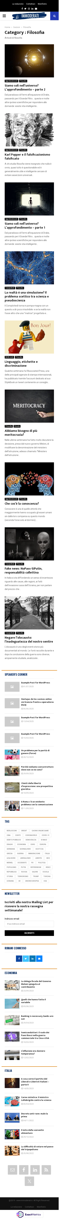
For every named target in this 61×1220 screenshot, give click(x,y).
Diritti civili (9, 357)
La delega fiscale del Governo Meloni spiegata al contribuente (36, 984)
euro (33, 844)
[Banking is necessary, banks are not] (12, 1020)
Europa (43, 844)
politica (42, 863)
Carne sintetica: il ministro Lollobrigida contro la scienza (36, 1098)
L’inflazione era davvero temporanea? (33, 1052)
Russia (24, 872)
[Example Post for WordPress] (12, 687)
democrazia (31, 840)
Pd (32, 863)
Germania (11, 849)
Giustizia (39, 849)
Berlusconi (12, 831)
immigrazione (34, 853)
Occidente (22, 863)
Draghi (10, 844)
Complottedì (9, 288)
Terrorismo (23, 876)
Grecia (10, 853)
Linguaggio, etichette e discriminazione (21, 363)
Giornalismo (25, 849)
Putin (23, 867)
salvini (35, 872)
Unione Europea (32, 881)
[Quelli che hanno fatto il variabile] (12, 1004)
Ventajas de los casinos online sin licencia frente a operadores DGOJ (37, 702)
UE (19, 881)
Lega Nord (11, 858)
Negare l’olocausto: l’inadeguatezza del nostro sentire (29, 639)
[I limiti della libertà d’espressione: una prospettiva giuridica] (12, 787)
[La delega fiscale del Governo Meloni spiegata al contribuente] (12, 985)
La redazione (17, 4)
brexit (24, 831)
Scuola (17, 426)
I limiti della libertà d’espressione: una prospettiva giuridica (37, 786)
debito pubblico (14, 840)
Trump (36, 876)
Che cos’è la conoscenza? (22, 503)
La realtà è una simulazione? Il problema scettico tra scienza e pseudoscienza (27, 296)
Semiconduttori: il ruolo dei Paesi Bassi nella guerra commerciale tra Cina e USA (35, 1035)
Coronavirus (31, 835)
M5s (48, 858)
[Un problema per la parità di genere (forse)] (12, 755)
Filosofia (23, 81)
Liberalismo (25, 858)
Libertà (38, 858)
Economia (21, 844)
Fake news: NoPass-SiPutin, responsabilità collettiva (23, 570)
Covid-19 (45, 835)
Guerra (20, 853)
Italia (47, 853)
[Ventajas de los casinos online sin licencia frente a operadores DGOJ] (12, 703)
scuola (46, 872)
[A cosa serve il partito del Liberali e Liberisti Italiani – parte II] (12, 1083)
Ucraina (10, 881)
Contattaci (30, 4)
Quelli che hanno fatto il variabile (33, 1001)
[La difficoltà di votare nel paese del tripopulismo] (12, 1151)
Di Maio (44, 840)
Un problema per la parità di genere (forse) (35, 752)
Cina (8, 835)
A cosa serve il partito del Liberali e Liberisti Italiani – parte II (35, 1081)
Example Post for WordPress (35, 682)
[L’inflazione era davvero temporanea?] (12, 1055)
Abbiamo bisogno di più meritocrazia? (21, 432)
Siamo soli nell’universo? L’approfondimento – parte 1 (25, 225)
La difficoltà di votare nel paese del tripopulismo (37, 1148)
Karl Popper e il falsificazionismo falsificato (27, 156)
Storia (10, 876)
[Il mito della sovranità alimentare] (12, 1134)
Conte (18, 835)
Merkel (10, 863)
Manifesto (42, 4)
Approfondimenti (11, 81)
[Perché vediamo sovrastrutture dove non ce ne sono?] (12, 771)
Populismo (11, 867)
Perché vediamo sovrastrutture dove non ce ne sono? (37, 768)
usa (45, 881)
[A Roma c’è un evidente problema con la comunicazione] (12, 806)
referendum (35, 867)
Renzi (48, 867)
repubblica (12, 872)
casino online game (40, 831)
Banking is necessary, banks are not (37, 1017)
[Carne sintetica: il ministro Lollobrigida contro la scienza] (12, 1101)
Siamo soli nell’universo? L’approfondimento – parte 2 (25, 87)
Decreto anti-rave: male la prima (34, 1115)
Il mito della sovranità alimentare (32, 1131)
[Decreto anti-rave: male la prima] (12, 1118)
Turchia (47, 876)
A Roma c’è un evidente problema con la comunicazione (37, 803)
